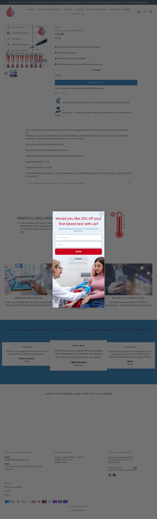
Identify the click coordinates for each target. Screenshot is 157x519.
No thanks (78, 259)
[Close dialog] (101, 214)
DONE (78, 251)
